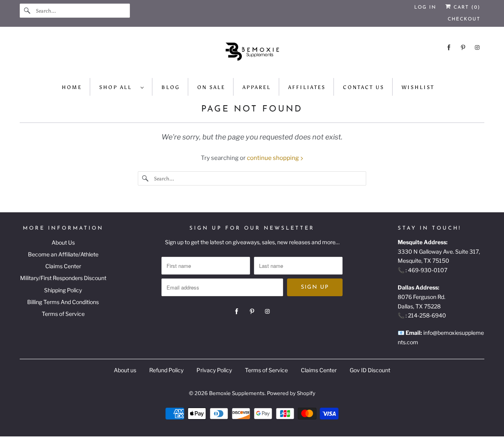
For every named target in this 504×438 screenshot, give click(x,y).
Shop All (118, 87)
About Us (63, 242)
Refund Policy (166, 370)
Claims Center (63, 266)
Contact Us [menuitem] (363, 87)
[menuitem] (121, 87)
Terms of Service (63, 313)
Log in (425, 7)
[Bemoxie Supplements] (252, 54)
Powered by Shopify (291, 393)
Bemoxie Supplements (237, 393)
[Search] (27, 11)
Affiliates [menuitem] (307, 87)
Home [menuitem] (72, 87)
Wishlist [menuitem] (418, 87)
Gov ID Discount (370, 370)
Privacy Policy (214, 370)
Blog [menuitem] (170, 87)
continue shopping (273, 157)
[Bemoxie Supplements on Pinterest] (463, 47)
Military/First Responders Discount (63, 278)
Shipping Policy (63, 290)
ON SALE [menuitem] (211, 87)
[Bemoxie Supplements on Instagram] (477, 47)
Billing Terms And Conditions (63, 302)
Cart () (465, 7)
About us (125, 370)
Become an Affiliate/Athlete (63, 254)
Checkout (464, 19)
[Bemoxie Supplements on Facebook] (449, 47)
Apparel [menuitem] (257, 87)
